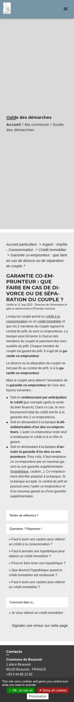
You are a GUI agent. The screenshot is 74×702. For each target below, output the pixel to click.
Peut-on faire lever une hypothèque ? (38, 563)
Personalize (37, 696)
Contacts (14, 652)
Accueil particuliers (22, 244)
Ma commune (37, 125)
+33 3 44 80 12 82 (19, 674)
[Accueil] (18, 9)
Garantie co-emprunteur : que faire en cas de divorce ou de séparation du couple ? (36, 260)
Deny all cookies (54, 690)
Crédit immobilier (52, 250)
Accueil (13, 125)
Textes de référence (22, 515)
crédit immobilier (49, 321)
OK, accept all (22, 690)
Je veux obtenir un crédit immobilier (37, 612)
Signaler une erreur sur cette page (40, 626)
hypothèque (20, 471)
